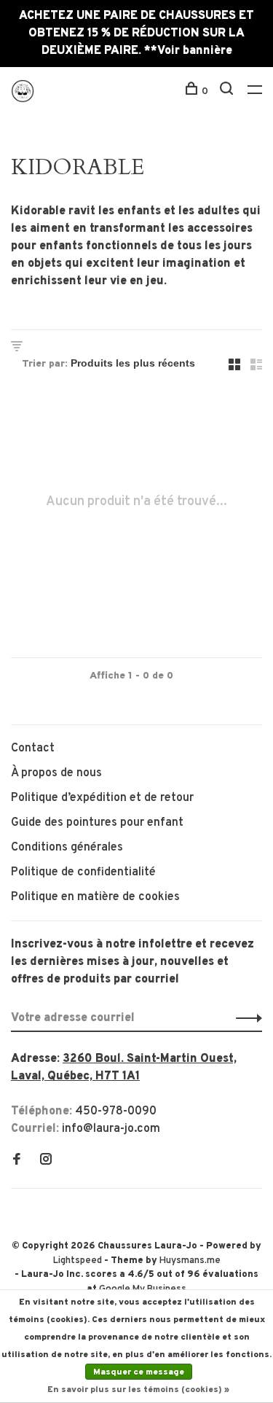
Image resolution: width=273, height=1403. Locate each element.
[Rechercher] (228, 91)
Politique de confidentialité (83, 872)
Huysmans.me (190, 1261)
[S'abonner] (245, 1018)
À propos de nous (56, 773)
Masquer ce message (138, 1372)
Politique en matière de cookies (95, 897)
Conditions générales (67, 847)
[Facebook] (17, 1161)
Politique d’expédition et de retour (102, 798)
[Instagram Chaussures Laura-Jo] (46, 1161)
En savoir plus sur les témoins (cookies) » (138, 1390)
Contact (33, 748)
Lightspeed (77, 1261)
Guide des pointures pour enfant (97, 823)
